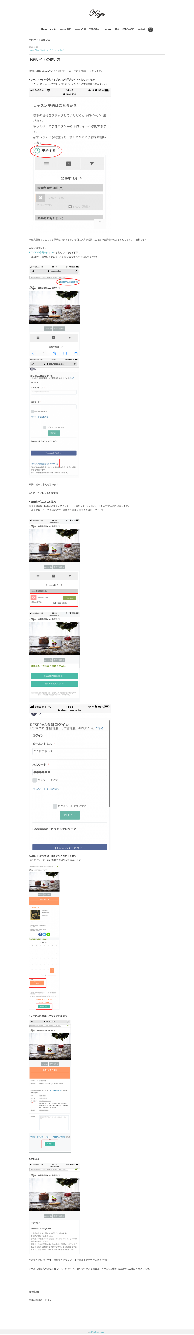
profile (53, 29)
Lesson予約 (80, 29)
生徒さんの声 (128, 29)
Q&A (116, 29)
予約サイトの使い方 (39, 40)
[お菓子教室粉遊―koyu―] (97, 10)
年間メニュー (95, 29)
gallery (108, 29)
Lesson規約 (65, 29)
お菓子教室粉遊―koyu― (97, 1332)
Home (44, 29)
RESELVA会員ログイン (41, 252)
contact (141, 29)
